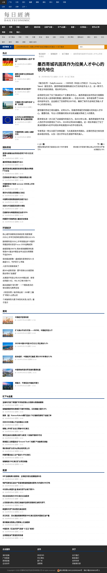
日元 (102, 37)
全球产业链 (48, 27)
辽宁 (23, 7)
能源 (72, 27)
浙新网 (39, 563)
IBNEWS (40, 555)
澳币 (3, 42)
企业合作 (6, 563)
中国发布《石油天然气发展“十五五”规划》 (19, 529)
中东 (26, 37)
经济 (26, 27)
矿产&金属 (61, 27)
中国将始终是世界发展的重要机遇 (27, 370)
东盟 (33, 37)
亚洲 (40, 37)
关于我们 (75, 555)
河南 (64, 2)
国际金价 (81, 37)
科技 (3, 32)
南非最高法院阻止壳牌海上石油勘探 (16, 522)
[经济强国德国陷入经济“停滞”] (8, 62)
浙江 (23, 2)
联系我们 (75, 558)
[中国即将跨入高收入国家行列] (8, 135)
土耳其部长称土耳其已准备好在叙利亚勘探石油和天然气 (24, 502)
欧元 (95, 37)
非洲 (3, 37)
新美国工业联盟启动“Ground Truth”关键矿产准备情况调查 (25, 442)
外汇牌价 (71, 37)
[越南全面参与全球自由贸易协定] (8, 77)
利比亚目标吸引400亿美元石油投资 (16, 496)
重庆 (57, 2)
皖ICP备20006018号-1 (92, 570)
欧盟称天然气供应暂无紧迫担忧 (14, 509)
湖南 (37, 2)
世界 (10, 27)
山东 (3, 7)
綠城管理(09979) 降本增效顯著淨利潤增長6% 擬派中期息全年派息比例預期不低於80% (18, 252)
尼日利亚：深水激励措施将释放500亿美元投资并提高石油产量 (26, 516)
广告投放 (6, 558)
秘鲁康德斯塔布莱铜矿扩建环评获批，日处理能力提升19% (25, 409)
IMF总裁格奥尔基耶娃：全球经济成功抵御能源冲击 (22, 476)
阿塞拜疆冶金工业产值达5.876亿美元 (17, 455)
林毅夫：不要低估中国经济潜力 (27, 383)
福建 (30, 2)
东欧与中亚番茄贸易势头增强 (14, 206)
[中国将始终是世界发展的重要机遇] (8, 372)
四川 (50, 2)
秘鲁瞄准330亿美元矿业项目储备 (15, 461)
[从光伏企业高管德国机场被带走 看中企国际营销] (8, 120)
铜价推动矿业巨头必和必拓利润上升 (16, 448)
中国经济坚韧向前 (22, 317)
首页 (3, 27)
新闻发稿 (6, 561)
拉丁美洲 (12, 37)
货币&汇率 (95, 27)
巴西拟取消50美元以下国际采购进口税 (17, 177)
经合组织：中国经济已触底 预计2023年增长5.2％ (33, 357)
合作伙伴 (75, 561)
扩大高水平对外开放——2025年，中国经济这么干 (34, 330)
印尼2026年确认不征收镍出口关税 (15, 422)
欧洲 (47, 37)
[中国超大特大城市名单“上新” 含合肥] (8, 105)
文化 (10, 32)
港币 (10, 42)
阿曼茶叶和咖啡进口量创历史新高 (15, 219)
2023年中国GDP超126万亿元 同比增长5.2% (31, 343)
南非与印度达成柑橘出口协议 (14, 193)
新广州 (39, 561)
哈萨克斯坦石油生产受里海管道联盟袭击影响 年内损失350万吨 (26, 483)
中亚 (20, 37)
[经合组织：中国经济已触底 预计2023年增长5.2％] (8, 359)
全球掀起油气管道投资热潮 (13, 535)
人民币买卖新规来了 (11, 266)
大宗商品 (83, 27)
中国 (17, 27)
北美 (54, 37)
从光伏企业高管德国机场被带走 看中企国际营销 (24, 118)
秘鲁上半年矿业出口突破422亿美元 (16, 429)
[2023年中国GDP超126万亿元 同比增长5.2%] (8, 346)
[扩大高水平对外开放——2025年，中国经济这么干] (8, 333)
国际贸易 (37, 27)
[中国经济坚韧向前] (8, 320)
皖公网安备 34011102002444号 (71, 570)
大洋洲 (62, 37)
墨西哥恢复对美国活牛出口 (13, 162)
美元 (88, 37)
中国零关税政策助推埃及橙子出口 (15, 199)
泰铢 (17, 42)
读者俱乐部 (76, 563)
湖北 (44, 2)
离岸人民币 (33, 42)
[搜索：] (91, 47)
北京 (10, 7)
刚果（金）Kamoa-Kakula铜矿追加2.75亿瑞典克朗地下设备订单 (27, 415)
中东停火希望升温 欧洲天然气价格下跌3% (18, 489)
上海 (3, 2)
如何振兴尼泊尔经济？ (23, 89)
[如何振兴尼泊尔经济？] (8, 92)
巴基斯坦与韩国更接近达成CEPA (15, 212)
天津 (17, 7)
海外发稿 (6, 555)
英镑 (23, 42)
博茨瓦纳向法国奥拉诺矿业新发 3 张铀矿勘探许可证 (22, 435)
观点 (18, 32)
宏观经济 (54, 54)
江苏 (17, 2)
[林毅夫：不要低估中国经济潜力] (8, 386)
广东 (10, 2)
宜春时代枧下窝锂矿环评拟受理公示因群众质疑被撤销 (23, 402)
